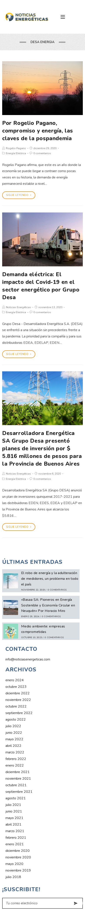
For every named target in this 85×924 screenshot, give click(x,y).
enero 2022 (14, 765)
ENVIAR (76, 903)
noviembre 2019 (18, 870)
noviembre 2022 (18, 699)
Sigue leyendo (17, 195)
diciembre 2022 (17, 693)
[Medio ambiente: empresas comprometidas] (10, 631)
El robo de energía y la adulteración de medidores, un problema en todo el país (49, 579)
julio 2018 (13, 877)
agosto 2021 (15, 798)
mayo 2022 (14, 739)
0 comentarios (42, 153)
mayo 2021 (14, 818)
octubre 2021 (16, 785)
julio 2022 (13, 726)
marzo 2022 (14, 752)
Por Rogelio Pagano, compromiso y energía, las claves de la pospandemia (37, 130)
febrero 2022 (15, 758)
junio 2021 (13, 811)
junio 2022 (13, 732)
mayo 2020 (14, 863)
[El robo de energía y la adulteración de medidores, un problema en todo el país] (10, 580)
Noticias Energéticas (18, 307)
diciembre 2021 (17, 772)
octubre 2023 (16, 686)
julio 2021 (13, 804)
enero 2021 (14, 844)
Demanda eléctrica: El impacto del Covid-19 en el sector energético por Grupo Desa (40, 286)
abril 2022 (13, 745)
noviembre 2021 (18, 778)
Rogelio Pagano (16, 148)
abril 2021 (13, 824)
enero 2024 (14, 680)
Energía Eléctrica (16, 153)
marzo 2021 (14, 831)
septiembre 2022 (18, 713)
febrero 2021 (15, 837)
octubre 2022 (16, 706)
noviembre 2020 (18, 857)
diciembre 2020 (17, 850)
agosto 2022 (15, 719)
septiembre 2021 (18, 791)
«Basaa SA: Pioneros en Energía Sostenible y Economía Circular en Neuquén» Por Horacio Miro (48, 605)
